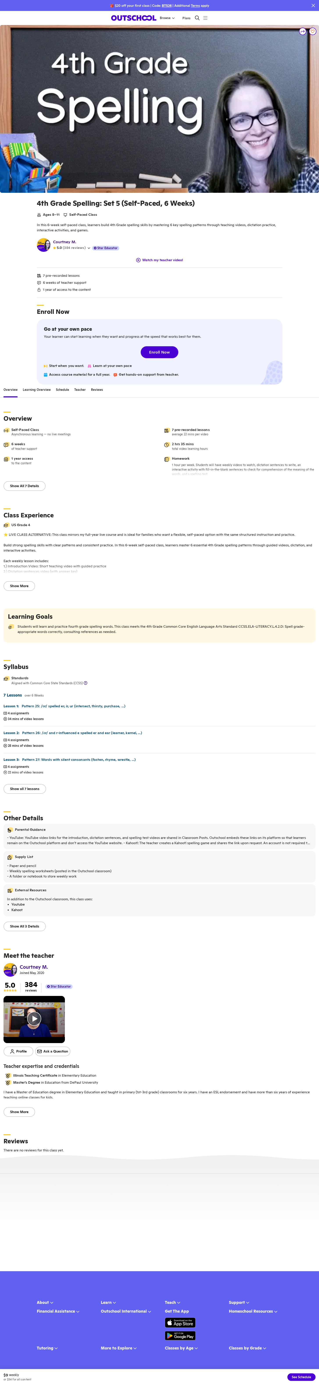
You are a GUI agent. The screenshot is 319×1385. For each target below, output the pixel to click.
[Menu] (205, 18)
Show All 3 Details (24, 926)
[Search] (197, 18)
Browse (165, 18)
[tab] (11, 389)
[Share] (303, 31)
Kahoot (17, 910)
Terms (195, 6)
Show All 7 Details (24, 486)
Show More (19, 586)
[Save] (312, 31)
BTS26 (167, 6)
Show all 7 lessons (24, 788)
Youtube (18, 904)
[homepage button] (133, 18)
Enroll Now (159, 352)
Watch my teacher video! (162, 260)
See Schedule (301, 1377)
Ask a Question (55, 1051)
